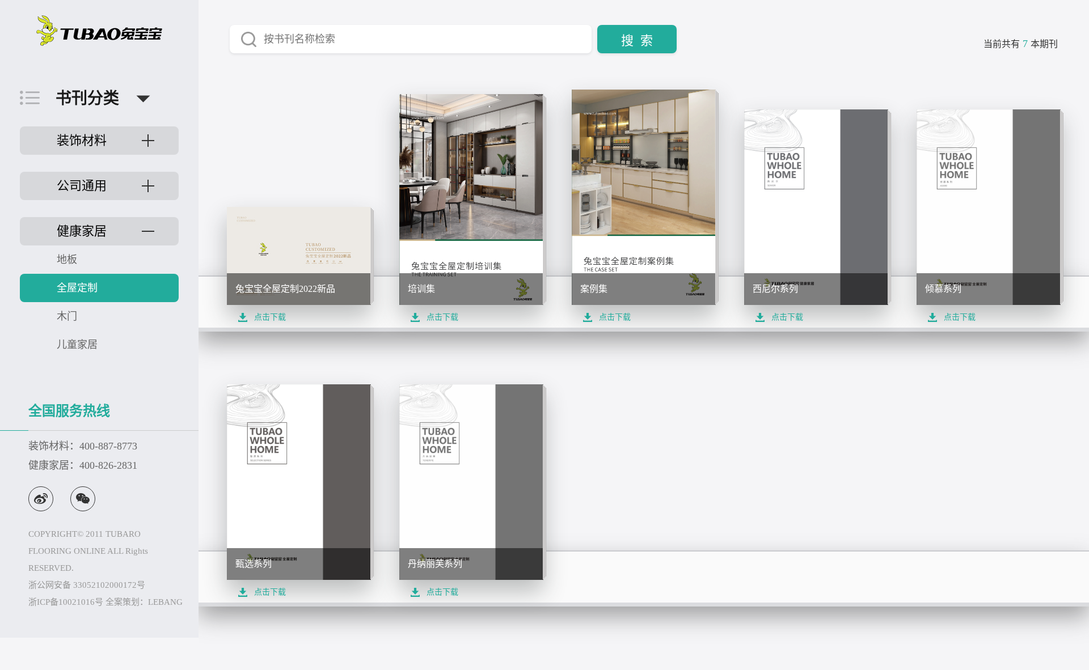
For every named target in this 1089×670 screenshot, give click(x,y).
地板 (67, 259)
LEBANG (165, 602)
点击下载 (270, 317)
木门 (67, 316)
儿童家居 (77, 344)
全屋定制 (77, 288)
